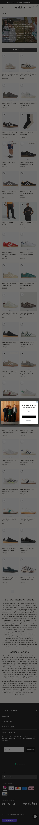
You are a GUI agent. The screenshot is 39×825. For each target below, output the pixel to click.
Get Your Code (29, 416)
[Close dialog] (37, 402)
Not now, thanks (29, 420)
